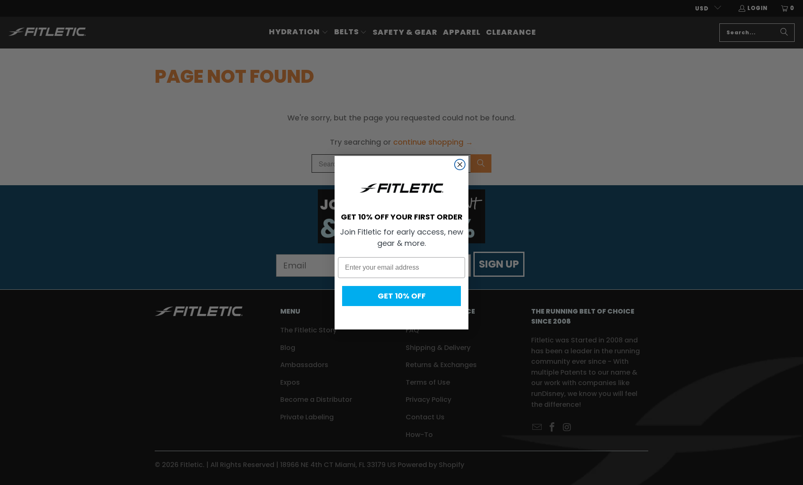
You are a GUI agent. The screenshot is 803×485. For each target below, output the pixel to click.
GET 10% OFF (402, 296)
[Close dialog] (460, 164)
